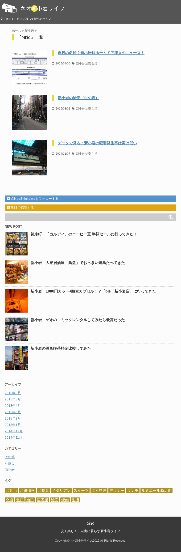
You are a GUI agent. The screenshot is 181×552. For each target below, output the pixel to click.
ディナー (116, 490)
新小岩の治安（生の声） (78, 98)
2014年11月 (13, 437)
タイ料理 (99, 490)
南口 (30, 500)
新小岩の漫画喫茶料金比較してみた (61, 348)
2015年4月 (13, 406)
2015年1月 (13, 425)
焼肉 (65, 500)
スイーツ (81, 490)
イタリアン (61, 490)
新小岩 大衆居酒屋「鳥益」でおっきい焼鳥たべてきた (78, 263)
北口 (20, 500)
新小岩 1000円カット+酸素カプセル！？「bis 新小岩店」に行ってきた (93, 291)
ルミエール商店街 (156, 490)
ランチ (133, 490)
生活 (94, 63)
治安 (88, 63)
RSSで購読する (22, 207)
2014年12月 (14, 431)
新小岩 (80, 63)
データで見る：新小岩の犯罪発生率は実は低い (97, 143)
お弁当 (11, 490)
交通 (9, 500)
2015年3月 (13, 412)
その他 (10, 457)
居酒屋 (42, 500)
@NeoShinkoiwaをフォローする (34, 198)
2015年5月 (13, 399)
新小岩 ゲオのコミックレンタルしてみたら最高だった (78, 320)
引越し (10, 463)
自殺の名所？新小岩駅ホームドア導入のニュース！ (101, 53)
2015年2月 (13, 418)
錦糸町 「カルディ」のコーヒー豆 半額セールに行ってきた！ (84, 234)
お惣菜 (43, 490)
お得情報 (27, 490)
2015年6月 (13, 393)
